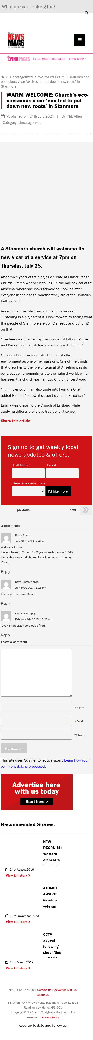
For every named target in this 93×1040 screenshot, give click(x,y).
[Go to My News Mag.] (3, 76)
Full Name (21, 464)
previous (23, 510)
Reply (5, 571)
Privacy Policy (50, 1017)
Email (51, 464)
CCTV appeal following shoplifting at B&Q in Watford (52, 945)
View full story (16, 875)
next (73, 510)
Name (80, 707)
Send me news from (29, 482)
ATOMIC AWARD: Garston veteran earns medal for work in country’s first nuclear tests (51, 899)
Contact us (44, 990)
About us (43, 995)
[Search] (86, 13)
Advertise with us (65, 990)
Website (79, 735)
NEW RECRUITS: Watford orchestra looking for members (52, 852)
